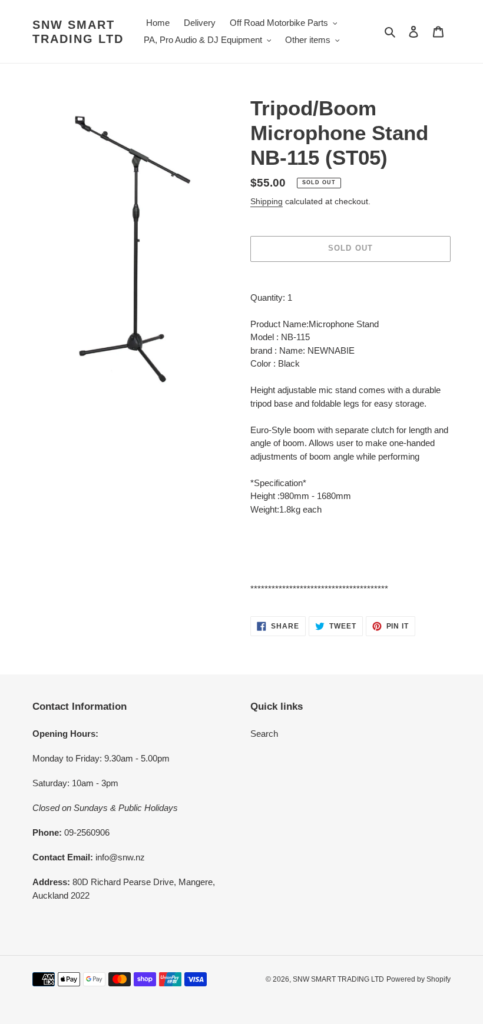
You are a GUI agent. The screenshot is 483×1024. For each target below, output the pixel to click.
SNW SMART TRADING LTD (78, 31)
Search (264, 734)
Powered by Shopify (418, 979)
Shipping (266, 201)
